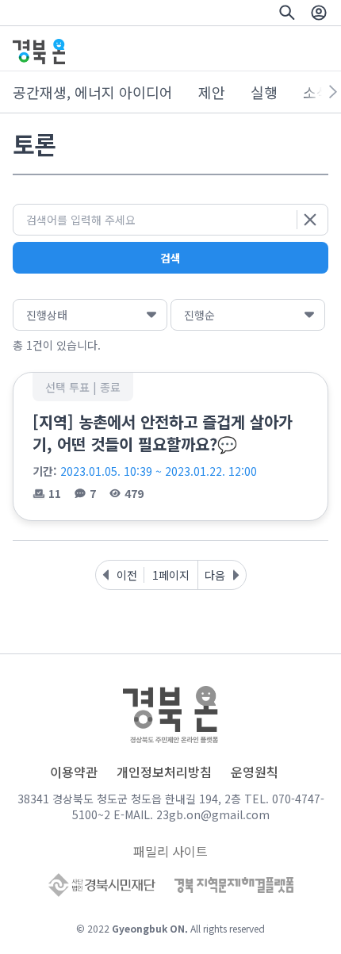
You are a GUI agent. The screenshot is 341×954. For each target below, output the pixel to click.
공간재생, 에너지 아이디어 (93, 92)
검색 (170, 258)
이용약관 (74, 771)
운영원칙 (254, 771)
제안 (211, 92)
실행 (264, 92)
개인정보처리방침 (164, 771)
